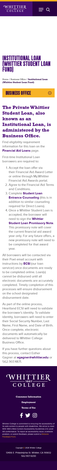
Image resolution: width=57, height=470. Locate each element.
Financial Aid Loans (16, 151)
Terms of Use (29, 408)
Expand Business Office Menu (49, 93)
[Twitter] (27, 415)
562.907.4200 (28, 456)
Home (5, 79)
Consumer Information (28, 397)
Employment (29, 402)
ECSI (26, 264)
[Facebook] (21, 415)
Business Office (18, 79)
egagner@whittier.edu (33, 357)
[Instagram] (35, 415)
